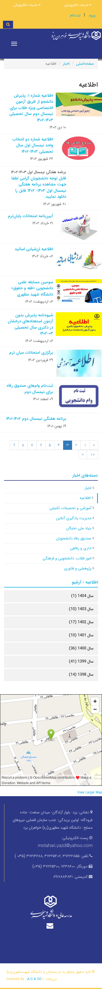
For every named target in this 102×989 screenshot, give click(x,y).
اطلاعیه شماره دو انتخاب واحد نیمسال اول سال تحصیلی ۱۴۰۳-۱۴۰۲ (33, 145)
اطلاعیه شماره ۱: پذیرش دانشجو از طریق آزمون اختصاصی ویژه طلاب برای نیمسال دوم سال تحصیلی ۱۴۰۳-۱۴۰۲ (31, 107)
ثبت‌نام (75, 15)
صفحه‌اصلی (85, 64)
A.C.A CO (34, 979)
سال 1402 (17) (81, 622)
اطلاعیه (85, 498)
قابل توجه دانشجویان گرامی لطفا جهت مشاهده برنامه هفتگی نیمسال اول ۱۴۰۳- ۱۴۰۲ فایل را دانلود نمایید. (38, 187)
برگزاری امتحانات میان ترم (31, 352)
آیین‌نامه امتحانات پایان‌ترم (30, 216)
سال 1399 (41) (81, 662)
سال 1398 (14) (81, 675)
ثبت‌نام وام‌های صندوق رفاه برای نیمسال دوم (30, 388)
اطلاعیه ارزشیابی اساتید (34, 249)
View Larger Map (89, 792)
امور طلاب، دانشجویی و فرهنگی (67, 558)
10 (92, 454)
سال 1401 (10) (81, 635)
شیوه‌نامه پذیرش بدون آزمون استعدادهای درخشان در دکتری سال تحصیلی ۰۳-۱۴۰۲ (30, 324)
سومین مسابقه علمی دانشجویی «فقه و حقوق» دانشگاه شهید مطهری (32, 288)
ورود (91, 15)
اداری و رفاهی (80, 548)
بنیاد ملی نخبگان (78, 528)
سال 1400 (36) (81, 648)
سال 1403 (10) (81, 609)
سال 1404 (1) (82, 596)
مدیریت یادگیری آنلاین (73, 518)
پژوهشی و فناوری (77, 568)
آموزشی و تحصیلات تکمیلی (70, 508)
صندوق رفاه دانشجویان (73, 538)
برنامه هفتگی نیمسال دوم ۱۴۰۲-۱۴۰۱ (36, 418)
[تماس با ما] (51, 925)
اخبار (66, 64)
